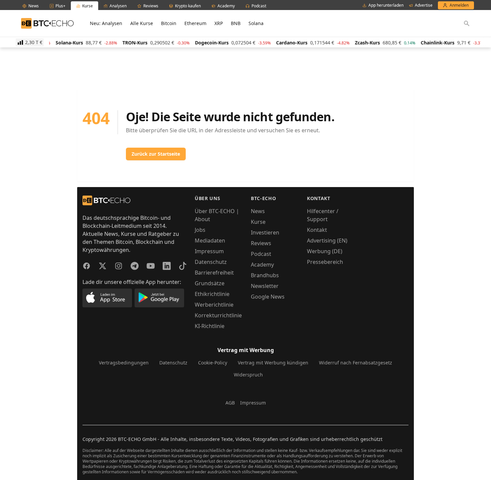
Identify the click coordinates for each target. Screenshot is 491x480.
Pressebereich (325, 262)
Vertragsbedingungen (124, 362)
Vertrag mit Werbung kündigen (273, 362)
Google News (268, 296)
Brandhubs (265, 275)
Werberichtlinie (214, 304)
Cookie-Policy (212, 362)
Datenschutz (211, 262)
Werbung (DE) (324, 251)
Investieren (265, 232)
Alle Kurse (141, 23)
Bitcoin (168, 23)
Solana (256, 23)
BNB (235, 23)
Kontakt (317, 229)
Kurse (258, 221)
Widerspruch (248, 374)
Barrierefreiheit (214, 272)
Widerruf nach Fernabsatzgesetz (355, 362)
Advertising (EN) (327, 240)
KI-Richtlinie (209, 326)
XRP (218, 23)
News (258, 211)
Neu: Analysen (106, 23)
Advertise (424, 5)
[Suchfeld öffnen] (466, 23)
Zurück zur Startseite (156, 154)
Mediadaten (210, 240)
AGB (230, 402)
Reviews (261, 243)
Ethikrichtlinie (212, 294)
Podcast (261, 254)
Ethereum (195, 23)
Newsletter (265, 286)
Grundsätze (209, 283)
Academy (262, 264)
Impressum (209, 251)
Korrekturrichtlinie (218, 315)
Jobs (200, 229)
